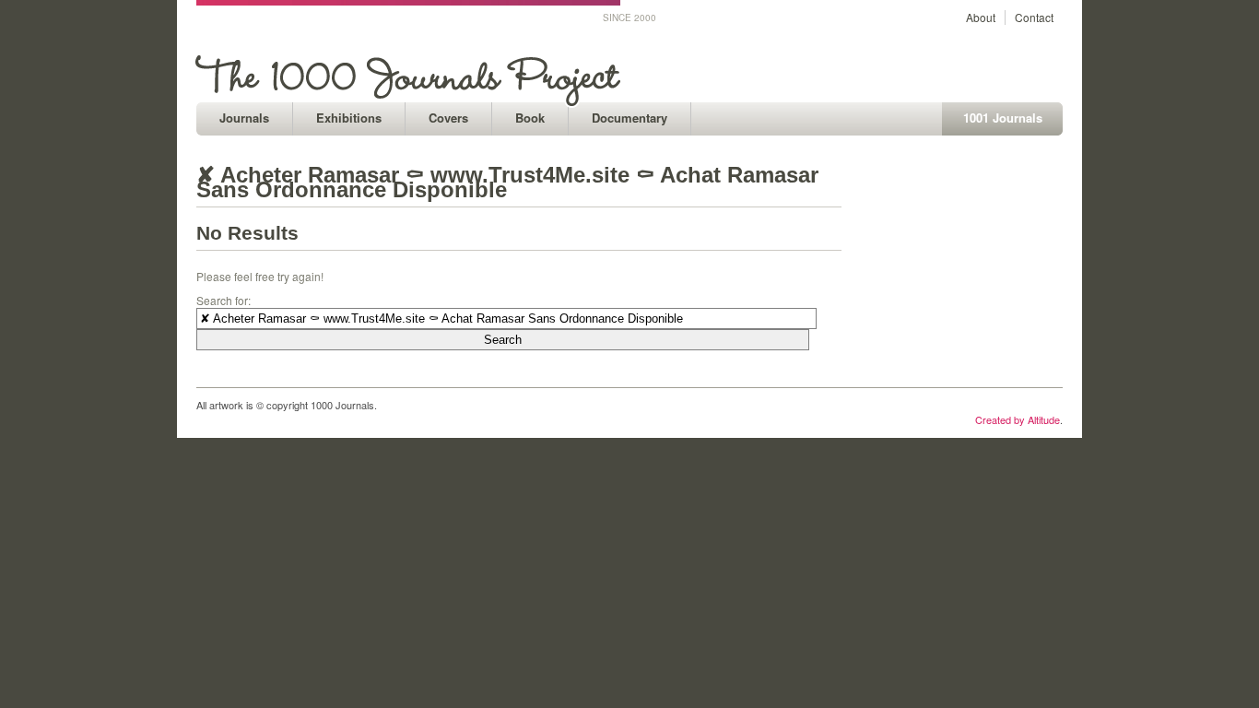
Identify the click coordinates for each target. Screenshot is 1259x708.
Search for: (223, 300)
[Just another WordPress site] (410, 97)
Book (530, 117)
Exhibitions (349, 117)
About (980, 17)
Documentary (629, 117)
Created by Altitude (1017, 419)
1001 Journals (1002, 117)
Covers (448, 117)
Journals (244, 117)
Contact (1034, 17)
